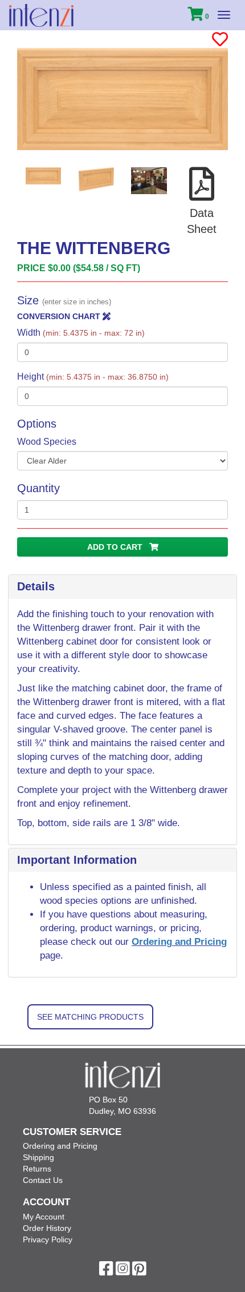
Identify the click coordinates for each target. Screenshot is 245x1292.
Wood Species (46, 441)
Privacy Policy (47, 1239)
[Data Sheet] (202, 196)
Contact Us (43, 1180)
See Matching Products (90, 1016)
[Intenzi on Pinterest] (139, 1271)
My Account (43, 1216)
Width (81, 332)
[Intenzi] (41, 15)
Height (93, 376)
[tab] (122, 587)
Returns (37, 1168)
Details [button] (36, 586)
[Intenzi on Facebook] (106, 1271)
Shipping (38, 1157)
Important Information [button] (77, 860)
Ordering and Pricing (179, 941)
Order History (47, 1228)
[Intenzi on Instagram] (123, 1271)
